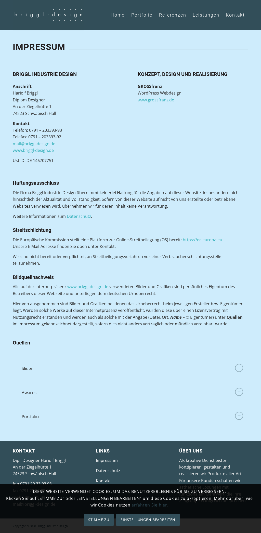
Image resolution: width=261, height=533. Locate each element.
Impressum (107, 460)
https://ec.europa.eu (202, 240)
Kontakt (103, 481)
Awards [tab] (29, 392)
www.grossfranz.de (156, 100)
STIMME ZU (98, 519)
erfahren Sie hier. (150, 505)
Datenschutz (79, 216)
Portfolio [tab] (30, 416)
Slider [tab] (27, 368)
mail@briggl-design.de (34, 143)
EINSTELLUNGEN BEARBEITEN (148, 519)
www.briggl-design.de (33, 150)
